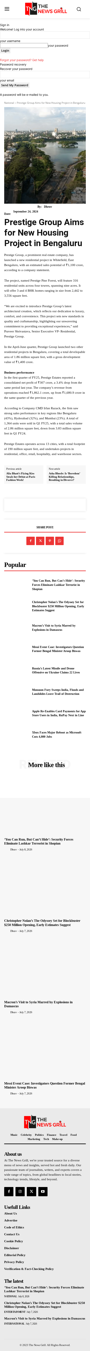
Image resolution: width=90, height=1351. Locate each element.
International (14, 1323)
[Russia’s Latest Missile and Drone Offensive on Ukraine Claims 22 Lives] (16, 670)
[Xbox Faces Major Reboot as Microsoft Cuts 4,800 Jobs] (16, 734)
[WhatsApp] (59, 541)
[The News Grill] (46, 8)
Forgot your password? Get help (22, 60)
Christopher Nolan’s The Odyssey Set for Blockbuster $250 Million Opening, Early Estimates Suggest (58, 606)
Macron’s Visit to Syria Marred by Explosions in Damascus (44, 1318)
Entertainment (15, 1311)
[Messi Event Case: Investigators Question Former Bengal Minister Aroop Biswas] (16, 649)
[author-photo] (7, 849)
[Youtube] (43, 1191)
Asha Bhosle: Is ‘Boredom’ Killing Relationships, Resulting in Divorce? (64, 476)
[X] (40, 541)
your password (58, 45)
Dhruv (48, 206)
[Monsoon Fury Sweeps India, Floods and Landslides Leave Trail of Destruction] (16, 691)
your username (10, 41)
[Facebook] (30, 541)
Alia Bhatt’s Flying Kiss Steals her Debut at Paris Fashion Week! (20, 476)
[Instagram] (20, 1191)
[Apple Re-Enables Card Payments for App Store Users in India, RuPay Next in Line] (16, 713)
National (9, 103)
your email (7, 80)
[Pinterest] (50, 541)
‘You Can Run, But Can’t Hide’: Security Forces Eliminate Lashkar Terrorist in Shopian (58, 584)
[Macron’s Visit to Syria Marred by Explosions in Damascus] (16, 627)
